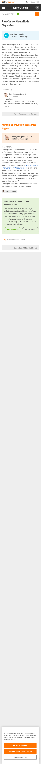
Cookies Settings (20, 757)
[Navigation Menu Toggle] (3, 7)
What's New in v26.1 (16, 208)
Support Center (20, 7)
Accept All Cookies (20, 745)
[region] (20, 745)
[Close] (36, 730)
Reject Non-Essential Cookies (20, 751)
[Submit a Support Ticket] (37, 14)
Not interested (31, 229)
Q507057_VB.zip (10, 191)
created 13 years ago (19, 36)
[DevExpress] (8, 2)
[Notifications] (38, 2)
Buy (27, 2)
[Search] (37, 8)
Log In (33, 2)
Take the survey (12, 229)
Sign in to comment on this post (25, 114)
